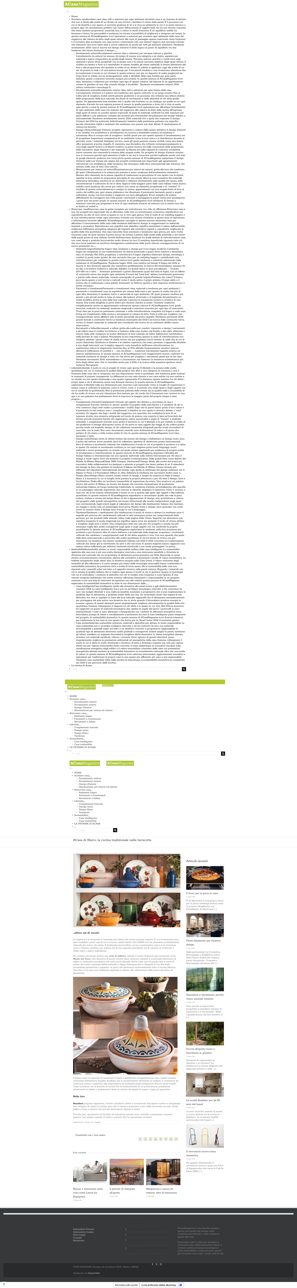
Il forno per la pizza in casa (202, 893)
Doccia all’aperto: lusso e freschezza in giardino (147, 1249)
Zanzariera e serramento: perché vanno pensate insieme (148, 1241)
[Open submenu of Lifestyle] (81, 399)
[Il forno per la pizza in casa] (205, 878)
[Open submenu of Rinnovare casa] (95, 246)
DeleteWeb (94, 1273)
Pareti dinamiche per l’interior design (147, 1234)
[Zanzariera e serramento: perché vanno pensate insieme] (205, 979)
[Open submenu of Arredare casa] (85, 699)
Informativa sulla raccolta (126, 1285)
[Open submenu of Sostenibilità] (84, 739)
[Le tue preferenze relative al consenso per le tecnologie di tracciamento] (4, 1284)
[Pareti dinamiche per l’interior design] (205, 925)
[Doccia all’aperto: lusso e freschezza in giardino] (205, 1033)
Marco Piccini (79, 1122)
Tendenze (97, 1122)
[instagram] (161, 1264)
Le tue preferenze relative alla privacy (159, 1285)
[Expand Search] (70, 750)
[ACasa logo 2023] (81, 2)
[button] (75, 1180)
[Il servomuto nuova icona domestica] (205, 1136)
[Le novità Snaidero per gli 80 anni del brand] (205, 1085)
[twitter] (157, 1264)
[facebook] (152, 1264)
